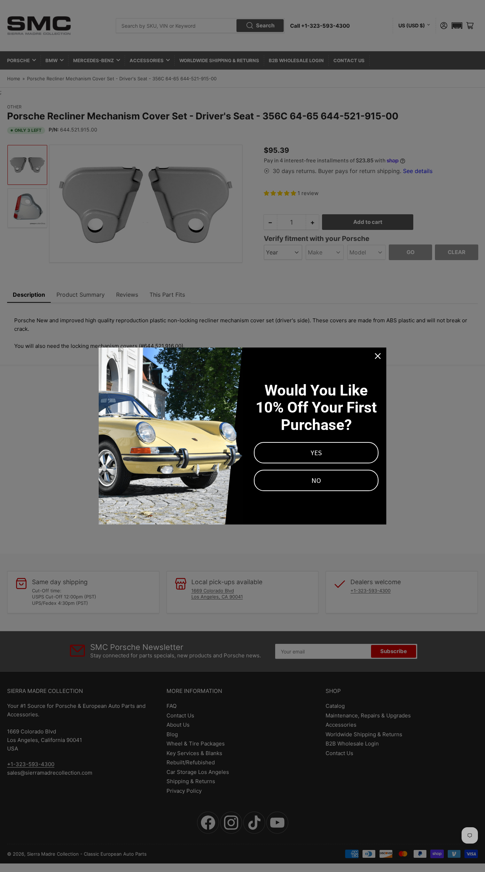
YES (316, 452)
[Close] (377, 356)
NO (316, 480)
